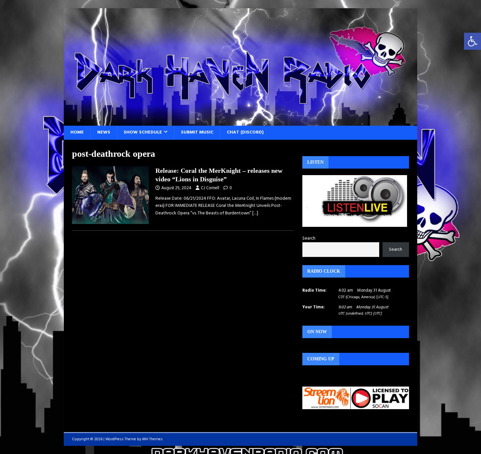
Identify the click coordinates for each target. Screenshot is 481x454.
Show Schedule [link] (143, 132)
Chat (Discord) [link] (245, 132)
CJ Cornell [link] (210, 188)
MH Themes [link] (152, 439)
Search (308, 238)
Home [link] (77, 132)
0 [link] (230, 188)
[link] (472, 41)
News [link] (103, 132)
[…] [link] (255, 213)
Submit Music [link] (197, 132)
